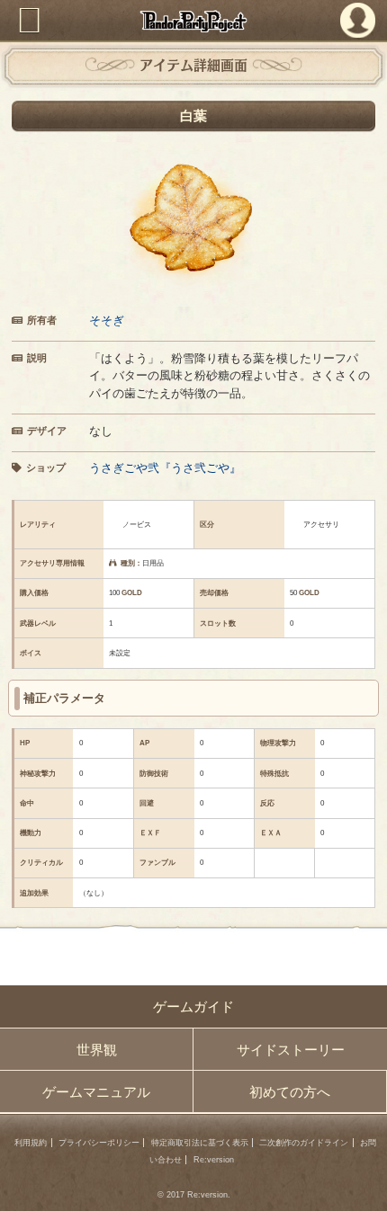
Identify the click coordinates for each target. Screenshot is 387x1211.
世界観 (96, 1049)
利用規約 (30, 1142)
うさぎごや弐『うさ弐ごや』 (165, 468)
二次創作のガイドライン (303, 1142)
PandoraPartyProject (194, 21)
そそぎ (106, 320)
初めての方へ (289, 1092)
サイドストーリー (291, 1049)
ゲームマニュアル (96, 1092)
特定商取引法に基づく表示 (199, 1142)
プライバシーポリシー (99, 1142)
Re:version (214, 1159)
